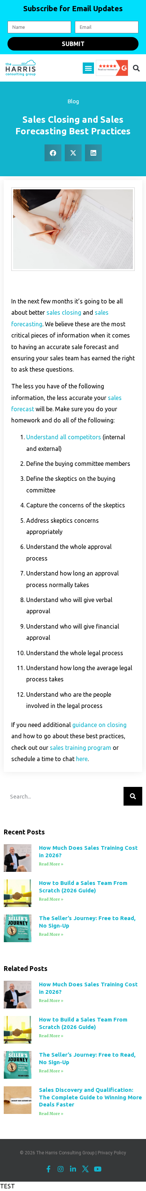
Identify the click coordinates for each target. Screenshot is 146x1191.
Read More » (51, 864)
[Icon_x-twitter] (85, 1169)
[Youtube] (97, 1169)
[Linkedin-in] (73, 1169)
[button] (88, 68)
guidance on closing (99, 724)
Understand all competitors (63, 437)
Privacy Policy (112, 1152)
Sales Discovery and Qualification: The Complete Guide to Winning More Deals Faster (90, 1097)
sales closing (63, 312)
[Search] (133, 796)
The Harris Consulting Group (65, 1152)
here (82, 758)
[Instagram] (60, 1169)
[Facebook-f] (48, 1169)
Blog (73, 101)
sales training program (80, 747)
